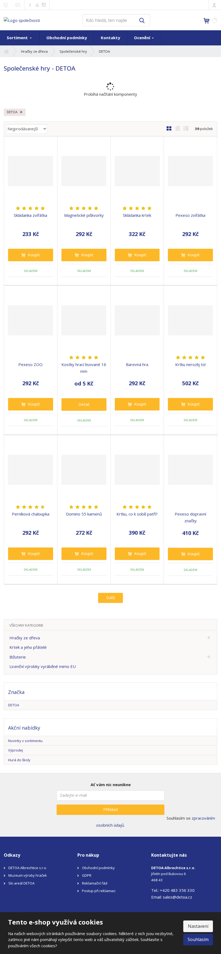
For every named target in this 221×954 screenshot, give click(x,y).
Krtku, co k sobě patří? (137, 514)
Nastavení (198, 926)
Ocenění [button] (142, 37)
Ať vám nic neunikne (111, 784)
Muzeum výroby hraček (27, 875)
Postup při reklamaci (98, 890)
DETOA (12, 112)
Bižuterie (17, 657)
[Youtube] (37, 4)
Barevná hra (137, 364)
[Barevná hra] (137, 320)
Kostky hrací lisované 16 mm (83, 368)
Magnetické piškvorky (84, 215)
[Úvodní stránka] (22, 19)
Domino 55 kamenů (84, 514)
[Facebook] (30, 4)
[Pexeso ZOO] (30, 320)
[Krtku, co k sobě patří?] (137, 469)
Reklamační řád (94, 883)
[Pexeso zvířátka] (190, 171)
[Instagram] (44, 5)
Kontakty (110, 37)
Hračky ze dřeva (24, 637)
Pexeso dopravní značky (190, 517)
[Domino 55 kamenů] (83, 469)
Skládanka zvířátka (30, 215)
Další (110, 597)
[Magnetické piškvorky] (83, 171)
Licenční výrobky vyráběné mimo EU (42, 666)
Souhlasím (198, 939)
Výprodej (15, 750)
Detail (83, 404)
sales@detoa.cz (177, 897)
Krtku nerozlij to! (190, 364)
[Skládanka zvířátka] (30, 171)
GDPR (86, 875)
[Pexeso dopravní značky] (190, 469)
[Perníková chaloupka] (30, 469)
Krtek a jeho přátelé (28, 647)
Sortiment (18, 37)
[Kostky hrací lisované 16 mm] (83, 320)
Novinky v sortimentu (25, 740)
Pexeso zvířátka (190, 215)
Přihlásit (110, 809)
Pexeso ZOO (30, 364)
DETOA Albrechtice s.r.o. (27, 867)
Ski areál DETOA (21, 883)
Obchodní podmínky (66, 37)
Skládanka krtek (137, 215)
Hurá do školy (19, 759)
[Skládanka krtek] (137, 171)
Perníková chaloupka (30, 514)
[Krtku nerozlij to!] (190, 320)
